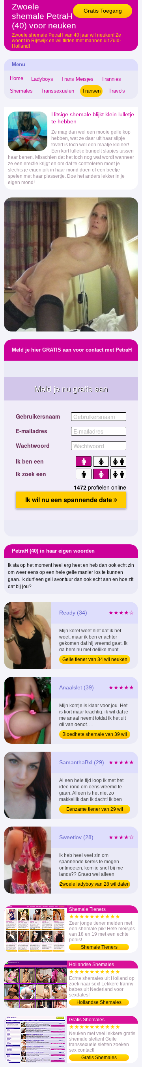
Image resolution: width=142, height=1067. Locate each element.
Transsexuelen (57, 91)
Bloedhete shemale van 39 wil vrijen (94, 735)
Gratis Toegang (103, 10)
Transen (91, 91)
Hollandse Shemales (99, 1002)
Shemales (21, 91)
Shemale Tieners (99, 947)
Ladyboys (42, 79)
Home (16, 78)
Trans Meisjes (77, 79)
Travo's (116, 91)
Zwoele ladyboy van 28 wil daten (95, 884)
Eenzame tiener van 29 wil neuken (94, 810)
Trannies (111, 79)
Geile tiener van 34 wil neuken (94, 659)
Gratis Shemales (99, 1057)
